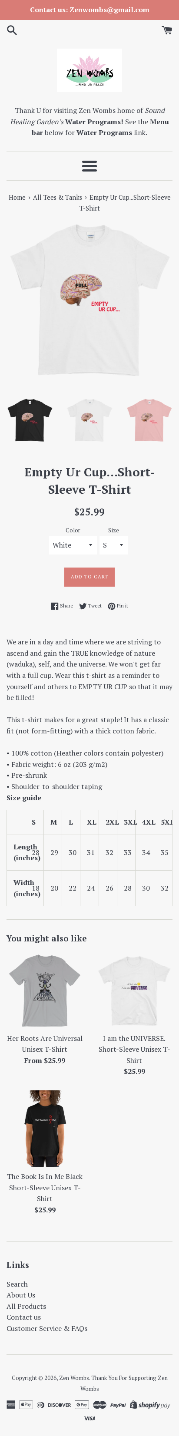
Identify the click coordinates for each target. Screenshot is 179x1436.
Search (17, 1284)
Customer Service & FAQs (47, 1328)
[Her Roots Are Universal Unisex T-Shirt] (45, 990)
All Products (26, 1306)
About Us (21, 1295)
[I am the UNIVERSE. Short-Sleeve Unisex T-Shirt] (134, 990)
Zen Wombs (74, 1378)
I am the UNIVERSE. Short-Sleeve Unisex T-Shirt (134, 1049)
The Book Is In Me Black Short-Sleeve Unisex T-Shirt (45, 1187)
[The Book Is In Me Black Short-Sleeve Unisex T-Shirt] (45, 1128)
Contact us (24, 1317)
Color (73, 530)
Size (113, 530)
